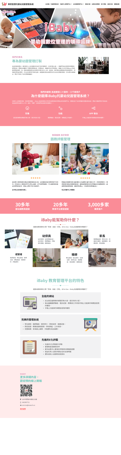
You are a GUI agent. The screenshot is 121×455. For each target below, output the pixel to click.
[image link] (4, 4)
